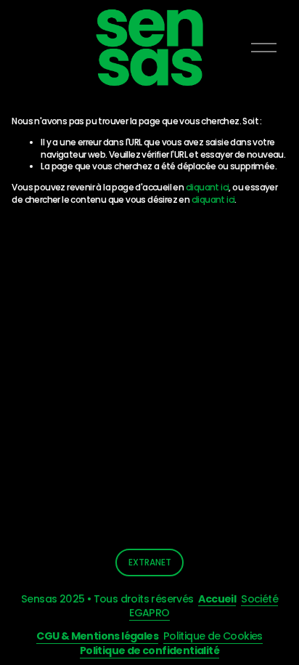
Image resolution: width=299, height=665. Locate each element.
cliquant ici (207, 187)
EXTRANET (149, 562)
